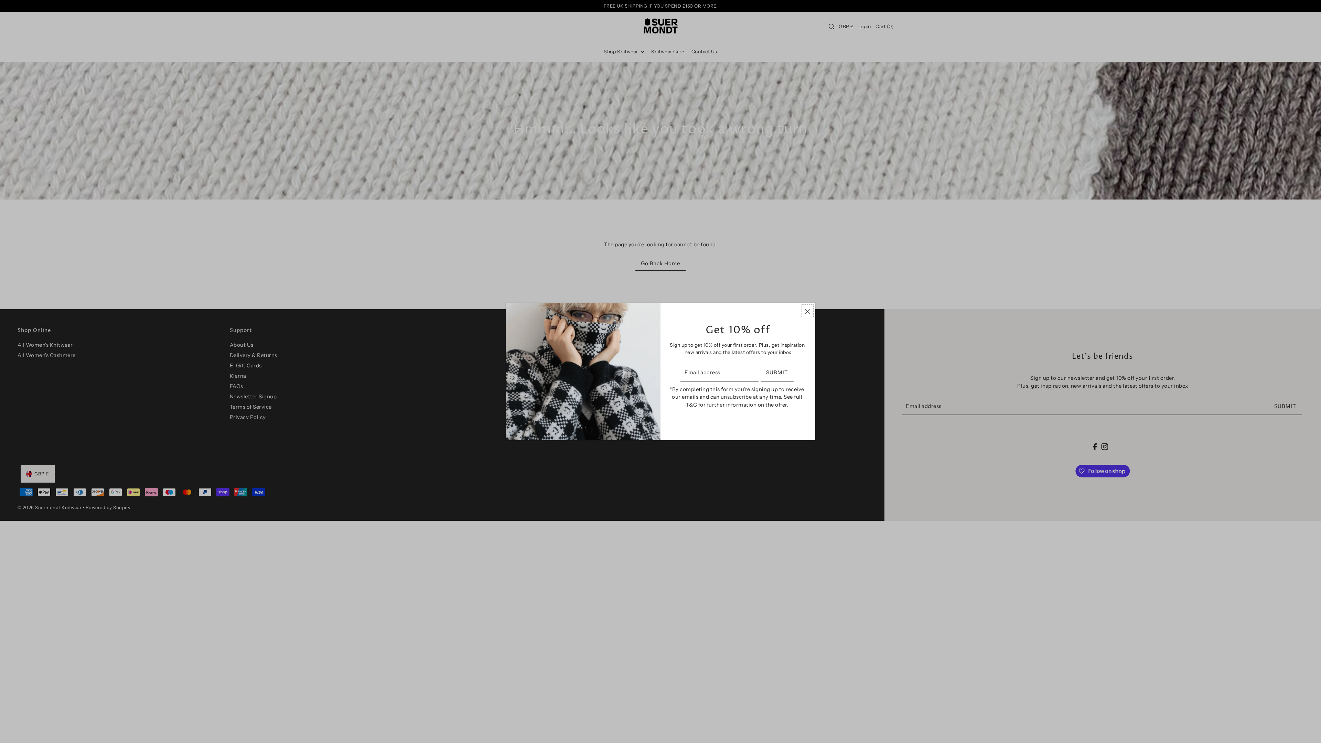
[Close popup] (808, 310)
